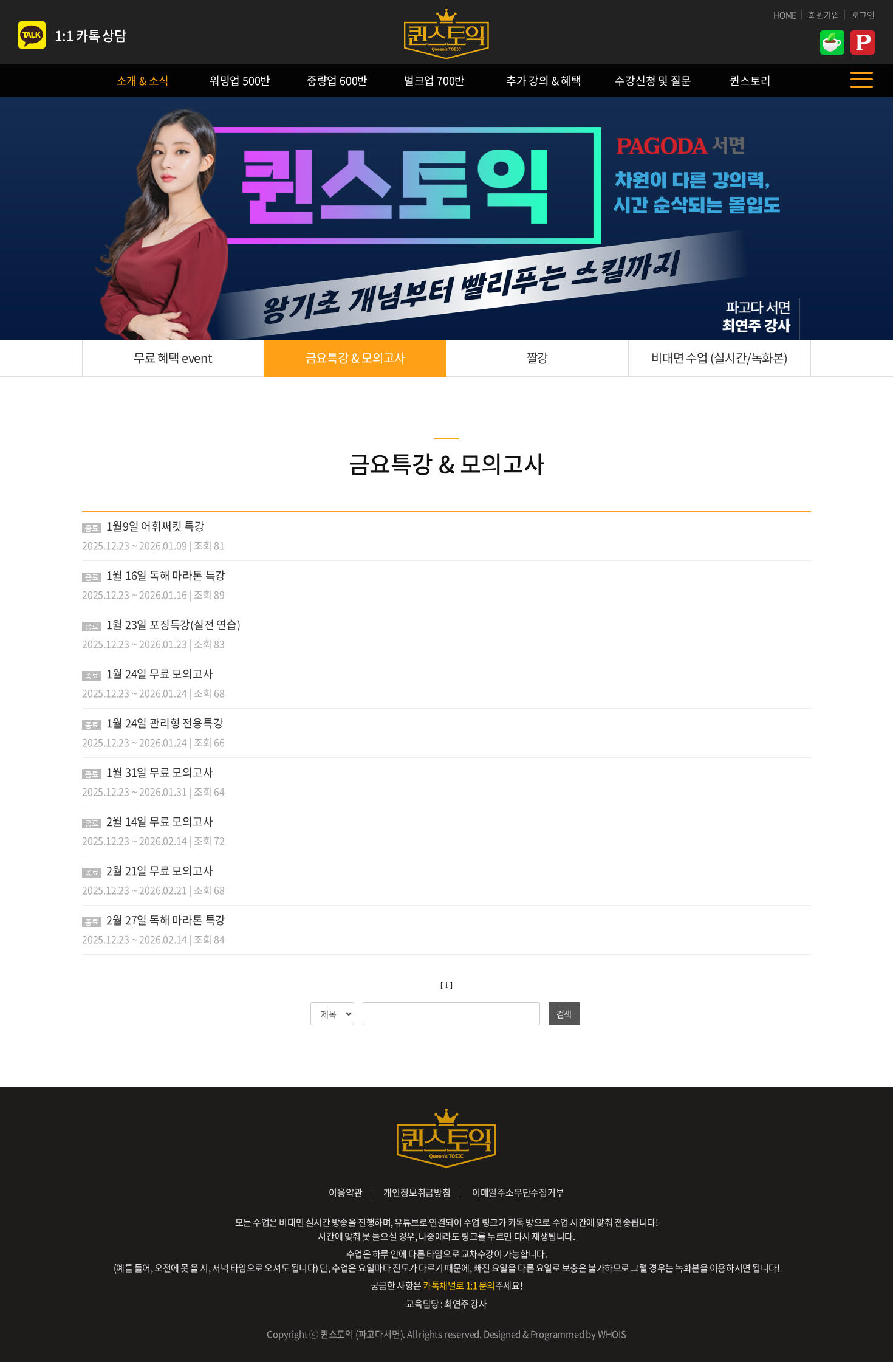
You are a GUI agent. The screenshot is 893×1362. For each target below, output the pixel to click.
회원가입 (824, 15)
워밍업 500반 (240, 80)
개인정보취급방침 (416, 1192)
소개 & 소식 (143, 80)
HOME (784, 15)
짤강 (538, 357)
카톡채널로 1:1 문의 (459, 1285)
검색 (564, 1014)
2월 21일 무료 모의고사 (159, 870)
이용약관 (345, 1192)
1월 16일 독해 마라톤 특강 (165, 575)
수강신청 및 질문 (653, 80)
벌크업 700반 (434, 80)
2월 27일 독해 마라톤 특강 (165, 920)
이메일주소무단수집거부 (518, 1192)
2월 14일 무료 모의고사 (159, 821)
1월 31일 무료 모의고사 (159, 772)
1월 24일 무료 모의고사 (159, 674)
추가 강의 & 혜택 (543, 80)
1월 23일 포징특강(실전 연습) (173, 624)
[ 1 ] (446, 985)
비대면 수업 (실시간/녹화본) (719, 357)
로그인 (863, 15)
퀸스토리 (750, 80)
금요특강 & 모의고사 (355, 357)
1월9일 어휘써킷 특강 (155, 526)
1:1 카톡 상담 (90, 35)
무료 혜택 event (173, 357)
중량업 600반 (337, 80)
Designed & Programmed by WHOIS (555, 1334)
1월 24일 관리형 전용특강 (164, 723)
